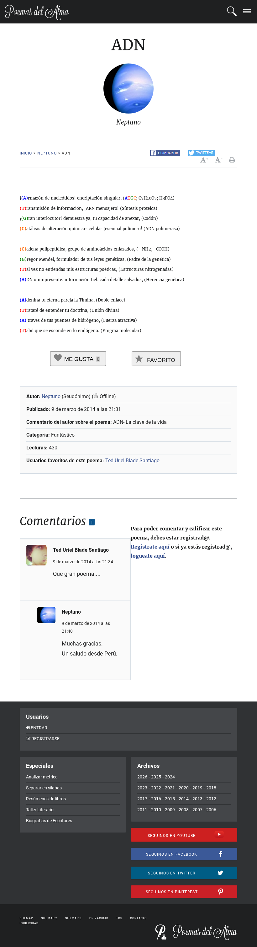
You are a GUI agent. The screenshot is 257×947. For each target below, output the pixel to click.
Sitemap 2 (49, 918)
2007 (197, 810)
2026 (142, 777)
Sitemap (26, 918)
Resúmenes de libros (46, 799)
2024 (170, 777)
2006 (211, 810)
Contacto (138, 918)
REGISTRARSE (45, 739)
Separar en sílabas (44, 788)
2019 (197, 788)
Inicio (26, 153)
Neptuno (47, 153)
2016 (156, 799)
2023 (142, 788)
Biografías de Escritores (49, 820)
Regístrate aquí (150, 547)
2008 (184, 810)
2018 (211, 788)
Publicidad (29, 923)
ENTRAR (39, 728)
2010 (156, 810)
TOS (119, 918)
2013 (197, 799)
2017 (142, 799)
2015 (170, 799)
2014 (184, 799)
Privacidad (98, 918)
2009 (170, 810)
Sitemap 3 (73, 918)
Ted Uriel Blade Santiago (132, 460)
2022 (156, 788)
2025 (156, 777)
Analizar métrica (42, 777)
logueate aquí (148, 556)
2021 (170, 788)
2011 (142, 810)
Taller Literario (40, 810)
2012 (211, 799)
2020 (184, 788)
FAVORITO (160, 360)
